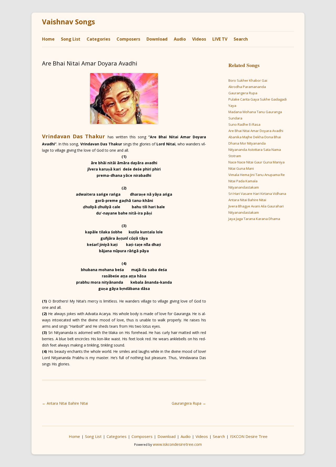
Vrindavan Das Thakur (73, 136)
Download (156, 39)
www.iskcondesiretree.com (177, 444)
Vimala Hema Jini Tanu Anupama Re (256, 174)
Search (241, 39)
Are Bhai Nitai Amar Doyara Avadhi (255, 130)
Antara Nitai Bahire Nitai (65, 403)
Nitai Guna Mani (241, 168)
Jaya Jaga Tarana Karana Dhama (254, 218)
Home (48, 39)
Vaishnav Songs (68, 22)
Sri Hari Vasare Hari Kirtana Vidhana (257, 193)
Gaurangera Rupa (189, 403)
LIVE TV (219, 39)
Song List (70, 39)
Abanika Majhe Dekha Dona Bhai (254, 137)
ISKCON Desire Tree (248, 436)
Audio (180, 39)
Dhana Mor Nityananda (247, 143)
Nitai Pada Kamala (243, 181)
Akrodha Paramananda (247, 86)
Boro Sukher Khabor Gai (247, 80)
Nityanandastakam (243, 187)
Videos (199, 39)
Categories (98, 39)
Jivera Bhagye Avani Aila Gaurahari (256, 206)
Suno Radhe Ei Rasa (244, 124)
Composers (128, 39)
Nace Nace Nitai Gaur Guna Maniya (256, 162)
